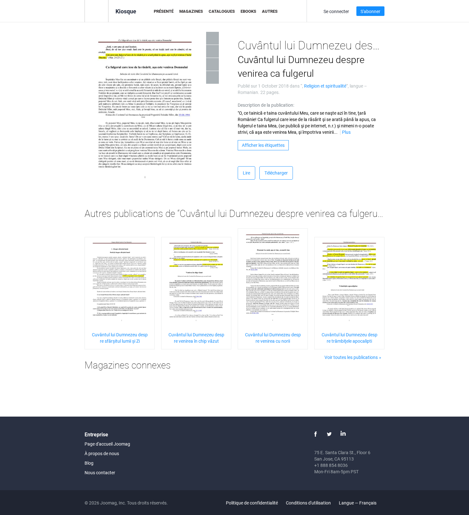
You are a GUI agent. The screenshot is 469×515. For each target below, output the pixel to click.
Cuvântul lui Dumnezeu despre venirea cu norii (273, 338)
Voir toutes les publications (351, 357)
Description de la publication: (266, 105)
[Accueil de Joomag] (96, 11)
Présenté (164, 11)
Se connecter (336, 11)
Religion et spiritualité (325, 86)
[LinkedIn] (343, 434)
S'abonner (370, 11)
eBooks (248, 11)
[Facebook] (315, 434)
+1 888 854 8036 (331, 465)
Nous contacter (100, 472)
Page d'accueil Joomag (107, 444)
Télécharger (276, 173)
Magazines (191, 11)
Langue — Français (358, 503)
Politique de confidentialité (252, 503)
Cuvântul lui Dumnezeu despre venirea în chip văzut (196, 338)
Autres (270, 11)
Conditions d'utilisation (308, 503)
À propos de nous (102, 453)
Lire (246, 173)
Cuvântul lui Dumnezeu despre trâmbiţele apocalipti (349, 338)
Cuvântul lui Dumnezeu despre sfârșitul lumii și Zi (120, 338)
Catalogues (222, 11)
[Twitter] (329, 434)
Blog (89, 463)
